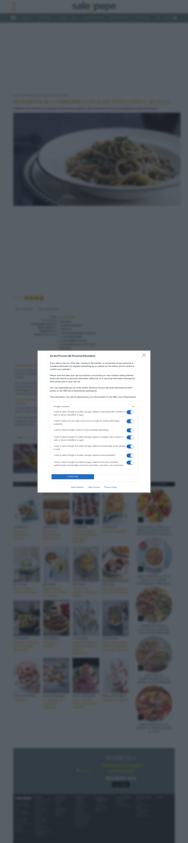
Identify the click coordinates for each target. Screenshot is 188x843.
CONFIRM (72, 477)
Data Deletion (77, 487)
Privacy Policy (110, 487)
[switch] (130, 412)
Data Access (94, 487)
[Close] (145, 356)
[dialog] (94, 421)
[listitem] (94, 406)
